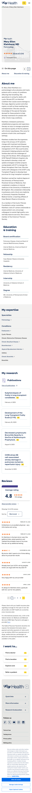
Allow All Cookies (16, 779)
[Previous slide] (24, 69)
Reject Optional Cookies (16, 789)
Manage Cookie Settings (16, 784)
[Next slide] (28, 69)
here (8, 622)
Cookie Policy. (15, 776)
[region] (16, 768)
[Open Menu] (29, 3)
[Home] (10, 3)
